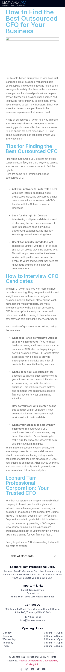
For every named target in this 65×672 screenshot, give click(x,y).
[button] (55, 556)
